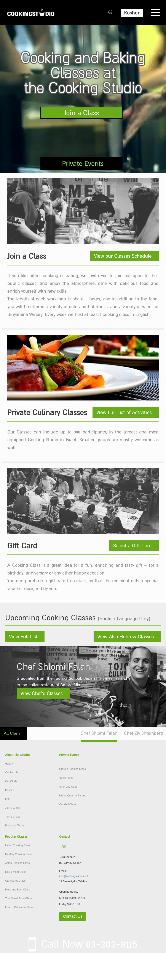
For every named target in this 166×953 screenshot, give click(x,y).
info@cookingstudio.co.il (73, 876)
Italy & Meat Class (15, 871)
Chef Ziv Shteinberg (143, 733)
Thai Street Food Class (18, 898)
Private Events (83, 163)
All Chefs (12, 733)
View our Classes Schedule (123, 256)
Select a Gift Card (132, 545)
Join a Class (81, 112)
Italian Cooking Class (17, 845)
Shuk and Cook (68, 786)
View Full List (23, 636)
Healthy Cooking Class (18, 854)
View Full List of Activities (124, 412)
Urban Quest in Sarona (72, 795)
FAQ (7, 799)
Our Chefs (11, 781)
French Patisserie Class (19, 907)
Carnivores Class (15, 880)
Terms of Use (13, 816)
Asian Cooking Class (17, 863)
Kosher (132, 13)
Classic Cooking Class (72, 769)
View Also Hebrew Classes (125, 636)
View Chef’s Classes (42, 693)
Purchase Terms (14, 825)
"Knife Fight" (66, 777)
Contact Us (11, 772)
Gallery (9, 763)
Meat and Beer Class (17, 889)
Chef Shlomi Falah (99, 733)
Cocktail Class (67, 804)
